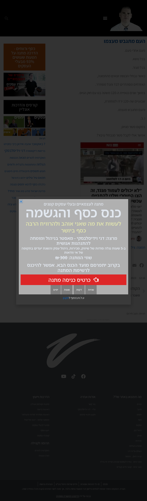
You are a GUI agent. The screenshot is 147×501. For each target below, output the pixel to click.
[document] (73, 250)
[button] (21, 201)
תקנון (66, 298)
